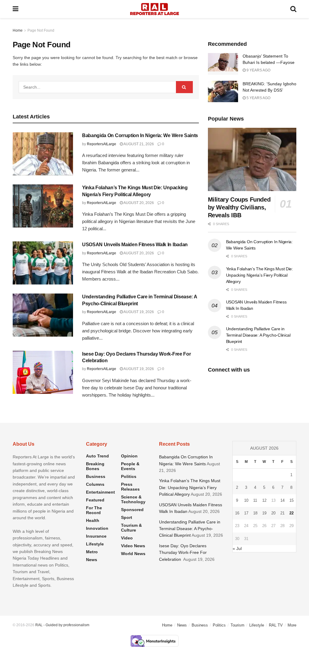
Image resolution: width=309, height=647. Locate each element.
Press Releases (130, 487)
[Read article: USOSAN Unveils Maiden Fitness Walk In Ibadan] (43, 262)
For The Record (94, 510)
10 (246, 500)
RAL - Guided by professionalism (62, 625)
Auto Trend (97, 456)
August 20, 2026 (138, 203)
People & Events (130, 466)
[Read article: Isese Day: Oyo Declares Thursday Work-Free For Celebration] (43, 372)
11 (255, 500)
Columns (95, 484)
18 (255, 513)
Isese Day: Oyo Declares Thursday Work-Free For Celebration (183, 552)
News (91, 559)
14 (282, 500)
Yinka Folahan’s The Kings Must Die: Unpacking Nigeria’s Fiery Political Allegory (259, 275)
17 (246, 513)
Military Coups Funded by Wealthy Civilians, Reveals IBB (239, 207)
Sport (126, 517)
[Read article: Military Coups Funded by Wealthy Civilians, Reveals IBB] (252, 159)
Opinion (129, 456)
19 (264, 513)
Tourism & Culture (131, 527)
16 (237, 513)
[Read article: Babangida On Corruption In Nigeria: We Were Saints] (43, 153)
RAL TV (276, 625)
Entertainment (100, 492)
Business (95, 476)
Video (127, 538)
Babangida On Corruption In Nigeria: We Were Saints (140, 135)
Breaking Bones (95, 466)
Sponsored (132, 509)
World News (133, 553)
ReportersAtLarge (101, 144)
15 (291, 500)
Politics (128, 476)
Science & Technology (133, 499)
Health (92, 520)
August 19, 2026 (138, 312)
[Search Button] (293, 9)
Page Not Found (40, 30)
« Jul (237, 548)
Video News (133, 545)
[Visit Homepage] (154, 9)
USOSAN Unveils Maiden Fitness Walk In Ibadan (135, 244)
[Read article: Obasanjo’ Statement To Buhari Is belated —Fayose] (223, 64)
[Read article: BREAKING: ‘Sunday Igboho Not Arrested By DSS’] (223, 91)
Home (18, 30)
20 (273, 513)
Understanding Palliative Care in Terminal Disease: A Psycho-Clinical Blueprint (258, 335)
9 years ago (258, 70)
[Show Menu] (15, 9)
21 (282, 513)
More (292, 625)
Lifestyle (95, 544)
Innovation (97, 528)
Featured (95, 500)
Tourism (237, 625)
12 (264, 500)
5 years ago (258, 98)
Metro (92, 551)
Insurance (96, 536)
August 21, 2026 (138, 144)
